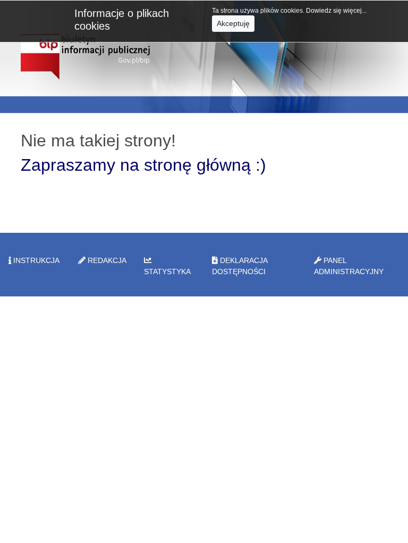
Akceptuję (233, 23)
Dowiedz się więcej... (336, 10)
